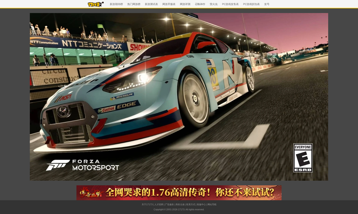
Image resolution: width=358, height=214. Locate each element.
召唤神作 (200, 4)
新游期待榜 (116, 4)
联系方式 (190, 204)
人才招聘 (158, 204)
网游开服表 (168, 4)
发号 (266, 4)
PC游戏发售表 (230, 4)
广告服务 (169, 204)
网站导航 (212, 204)
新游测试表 (151, 4)
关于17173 (147, 204)
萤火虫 (214, 4)
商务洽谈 (180, 204)
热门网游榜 (133, 4)
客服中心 (201, 204)
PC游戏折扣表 (251, 4)
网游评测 (185, 4)
